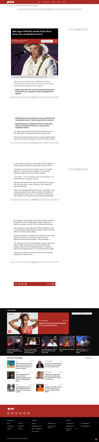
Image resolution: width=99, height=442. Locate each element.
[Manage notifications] (96, 439)
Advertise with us (36, 426)
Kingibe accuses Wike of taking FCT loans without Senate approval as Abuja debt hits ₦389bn (53, 389)
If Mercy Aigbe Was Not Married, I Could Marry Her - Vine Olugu (15, 351)
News (39, 2)
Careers (64, 2)
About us (34, 423)
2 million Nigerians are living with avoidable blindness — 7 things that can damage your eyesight (24, 389)
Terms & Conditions (37, 428)
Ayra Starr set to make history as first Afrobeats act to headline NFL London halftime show (54, 365)
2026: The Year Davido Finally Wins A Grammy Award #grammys (30, 351)
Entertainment (45, 2)
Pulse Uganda (84, 426)
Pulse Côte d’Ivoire (68, 429)
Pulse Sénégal (84, 423)
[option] (15, 345)
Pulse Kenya (69, 426)
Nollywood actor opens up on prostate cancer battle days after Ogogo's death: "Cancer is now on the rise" (53, 377)
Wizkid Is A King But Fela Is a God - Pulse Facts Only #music (83, 351)
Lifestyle (53, 2)
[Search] (90, 2)
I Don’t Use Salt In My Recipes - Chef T (67, 350)
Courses (20, 428)
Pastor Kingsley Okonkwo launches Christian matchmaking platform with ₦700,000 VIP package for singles (23, 378)
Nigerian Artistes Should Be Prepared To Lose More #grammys (52, 324)
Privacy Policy (35, 431)
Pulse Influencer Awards (52, 426)
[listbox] (49, 345)
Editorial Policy (51, 423)
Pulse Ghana (69, 423)
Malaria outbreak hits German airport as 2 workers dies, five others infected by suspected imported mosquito (24, 366)
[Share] (55, 41)
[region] (49, 345)
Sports (58, 2)
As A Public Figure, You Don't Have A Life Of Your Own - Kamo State (49, 351)
